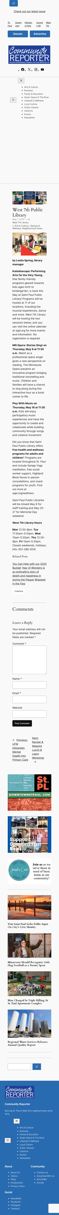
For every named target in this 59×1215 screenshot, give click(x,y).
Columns (19, 591)
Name (17, 678)
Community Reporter (17, 1104)
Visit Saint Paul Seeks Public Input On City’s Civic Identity (28, 926)
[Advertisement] (29, 152)
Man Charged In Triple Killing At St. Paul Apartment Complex (28, 1002)
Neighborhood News (32, 228)
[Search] (37, 1066)
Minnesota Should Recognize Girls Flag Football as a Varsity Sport (29, 964)
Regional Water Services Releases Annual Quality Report (28, 1043)
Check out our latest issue (29, 11)
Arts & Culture (21, 225)
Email (16, 693)
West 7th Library (20, 222)
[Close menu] (21, 80)
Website (17, 707)
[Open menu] (13, 99)
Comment (19, 643)
